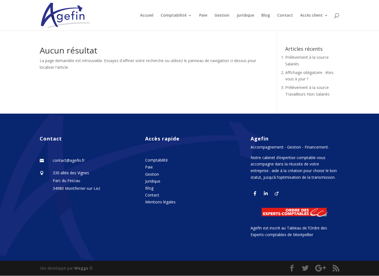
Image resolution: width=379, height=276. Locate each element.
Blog (265, 15)
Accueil (146, 15)
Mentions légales (160, 202)
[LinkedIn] (265, 193)
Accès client (311, 15)
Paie (203, 15)
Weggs (81, 268)
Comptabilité (173, 15)
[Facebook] (255, 193)
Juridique (245, 15)
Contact (285, 15)
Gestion (221, 15)
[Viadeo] (276, 193)
